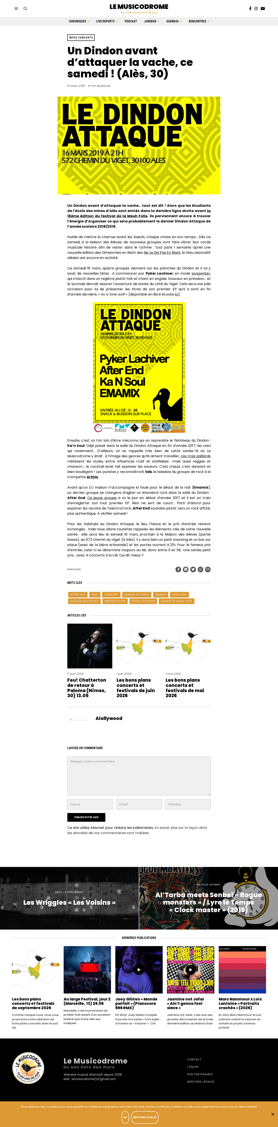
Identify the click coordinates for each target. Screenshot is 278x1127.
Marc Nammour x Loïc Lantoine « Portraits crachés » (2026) (240, 1003)
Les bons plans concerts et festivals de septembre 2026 (33, 1003)
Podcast (131, 21)
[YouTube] (263, 8)
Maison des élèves (84, 601)
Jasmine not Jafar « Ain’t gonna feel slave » (185, 1003)
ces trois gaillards (196, 456)
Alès (94, 594)
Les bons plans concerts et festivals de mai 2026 (185, 688)
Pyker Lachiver (143, 601)
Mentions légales (201, 1082)
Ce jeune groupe (102, 497)
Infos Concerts (81, 37)
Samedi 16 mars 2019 (176, 601)
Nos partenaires (200, 1074)
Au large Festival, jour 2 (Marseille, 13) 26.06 (87, 1001)
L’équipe (193, 1067)
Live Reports (105, 21)
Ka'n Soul (179, 594)
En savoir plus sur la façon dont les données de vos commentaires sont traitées (137, 830)
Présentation (115, 601)
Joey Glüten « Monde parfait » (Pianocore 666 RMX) (136, 1003)
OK (125, 1117)
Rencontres (197, 21)
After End (77, 594)
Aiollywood (109, 718)
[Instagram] (256, 8)
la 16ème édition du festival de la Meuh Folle (139, 213)
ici (176, 294)
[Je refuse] (272, 1114)
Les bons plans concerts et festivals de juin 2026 (136, 688)
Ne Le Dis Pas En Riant (162, 252)
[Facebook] (250, 8)
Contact (194, 1059)
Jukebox (150, 21)
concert (111, 594)
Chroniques (77, 21)
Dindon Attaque (136, 594)
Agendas (172, 21)
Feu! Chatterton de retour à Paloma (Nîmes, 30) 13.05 (86, 688)
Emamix (160, 594)
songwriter (201, 273)
